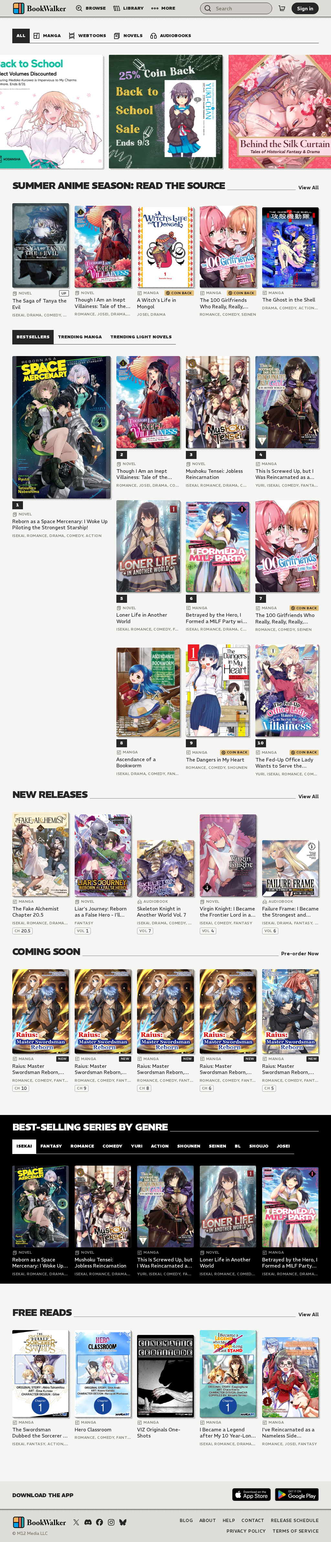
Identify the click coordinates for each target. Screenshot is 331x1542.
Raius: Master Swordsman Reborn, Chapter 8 (160, 1069)
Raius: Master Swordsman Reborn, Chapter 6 (223, 1069)
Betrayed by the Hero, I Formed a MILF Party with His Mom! (217, 618)
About (207, 1520)
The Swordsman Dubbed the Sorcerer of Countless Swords (40, 1433)
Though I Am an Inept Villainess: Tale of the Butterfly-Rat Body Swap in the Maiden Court (100, 303)
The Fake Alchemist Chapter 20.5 (35, 912)
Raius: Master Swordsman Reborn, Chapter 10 (35, 1069)
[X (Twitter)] (76, 1522)
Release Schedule (295, 1520)
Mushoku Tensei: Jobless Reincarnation (214, 474)
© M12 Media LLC (30, 1533)
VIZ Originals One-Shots (158, 1433)
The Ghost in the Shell (288, 300)
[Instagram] (111, 1522)
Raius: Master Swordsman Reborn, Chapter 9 (98, 1069)
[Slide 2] (166, 111)
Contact (252, 1520)
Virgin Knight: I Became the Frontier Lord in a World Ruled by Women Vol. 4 (227, 912)
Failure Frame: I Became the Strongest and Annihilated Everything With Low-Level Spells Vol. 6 (290, 912)
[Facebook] (99, 1522)
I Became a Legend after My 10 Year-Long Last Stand (227, 1433)
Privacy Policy (246, 1531)
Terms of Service (295, 1531)
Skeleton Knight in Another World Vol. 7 (161, 912)
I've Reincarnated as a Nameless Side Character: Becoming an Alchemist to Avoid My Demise (288, 1433)
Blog (186, 1520)
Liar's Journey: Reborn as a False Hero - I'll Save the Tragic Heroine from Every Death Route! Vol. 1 (103, 912)
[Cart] (282, 8)
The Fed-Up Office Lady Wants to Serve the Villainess (284, 763)
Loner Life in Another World (141, 618)
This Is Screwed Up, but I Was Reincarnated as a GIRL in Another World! (284, 474)
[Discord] (88, 1522)
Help (229, 1520)
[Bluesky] (123, 1522)
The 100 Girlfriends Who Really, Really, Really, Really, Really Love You (223, 303)
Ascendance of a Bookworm (136, 762)
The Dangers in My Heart (215, 760)
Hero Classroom (93, 1430)
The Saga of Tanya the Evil (39, 304)
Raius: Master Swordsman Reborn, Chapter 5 (285, 1069)
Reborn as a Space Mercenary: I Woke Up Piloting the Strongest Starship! (60, 524)
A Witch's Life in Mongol (156, 303)
